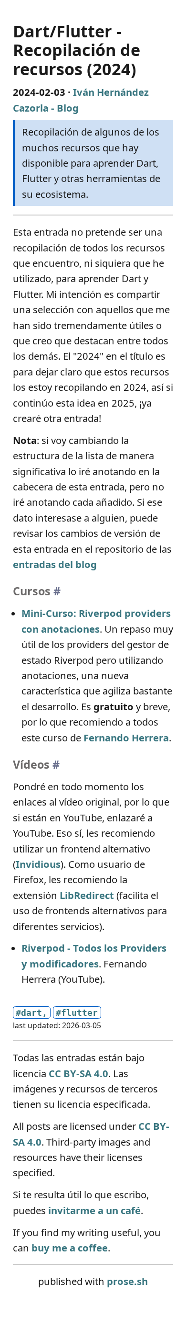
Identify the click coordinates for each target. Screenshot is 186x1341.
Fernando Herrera (126, 737)
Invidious (38, 864)
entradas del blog (55, 564)
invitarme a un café (94, 1210)
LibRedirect (87, 895)
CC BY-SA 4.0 (78, 1073)
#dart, (31, 1013)
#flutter (77, 1013)
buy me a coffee (69, 1247)
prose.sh (127, 1281)
